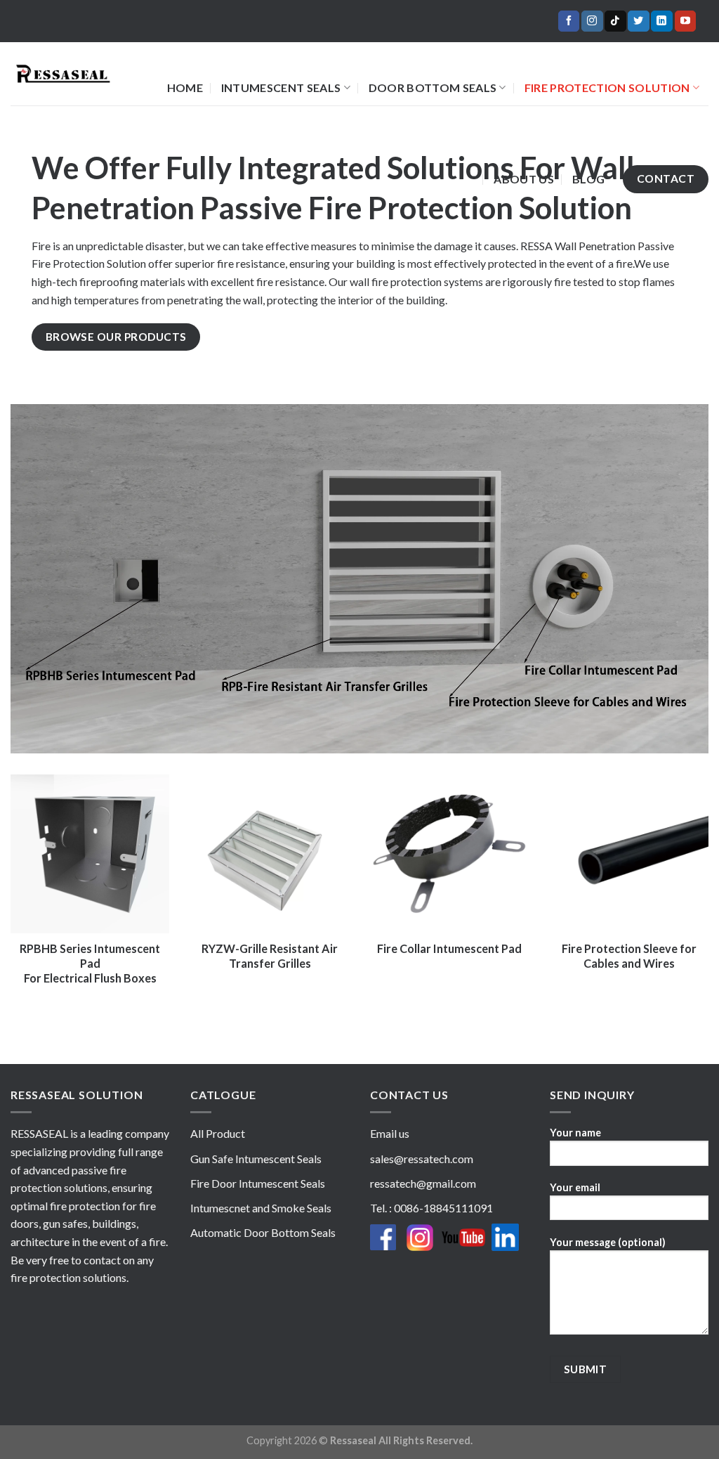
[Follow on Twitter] (638, 21)
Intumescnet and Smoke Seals (260, 1207)
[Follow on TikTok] (615, 21)
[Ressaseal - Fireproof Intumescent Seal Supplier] (63, 74)
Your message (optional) (608, 1242)
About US (524, 179)
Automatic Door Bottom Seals (263, 1232)
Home (185, 87)
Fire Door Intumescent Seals (257, 1183)
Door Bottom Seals (432, 87)
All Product (217, 1133)
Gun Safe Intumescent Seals (256, 1158)
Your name (575, 1133)
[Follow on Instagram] (591, 21)
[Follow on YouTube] (685, 21)
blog (588, 179)
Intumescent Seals (281, 87)
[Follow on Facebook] (568, 21)
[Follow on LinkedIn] (661, 21)
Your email (575, 1187)
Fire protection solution (607, 87)
